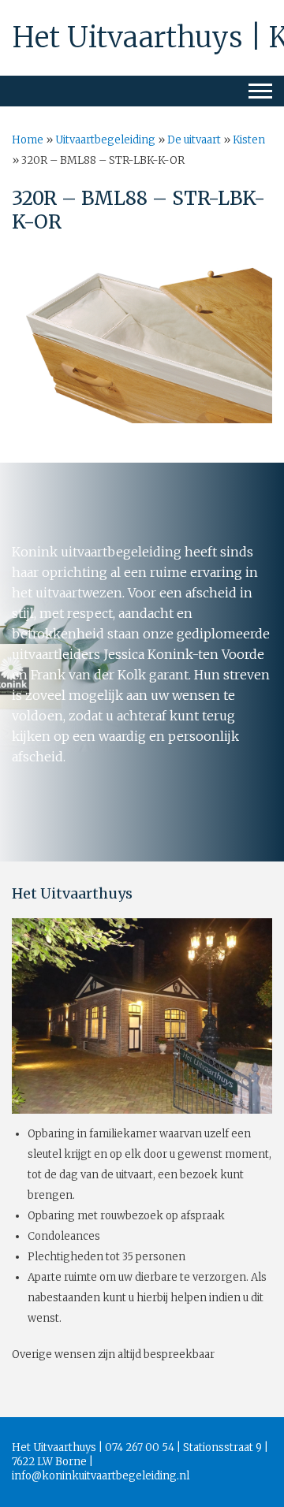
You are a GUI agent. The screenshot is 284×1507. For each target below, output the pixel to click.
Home (27, 140)
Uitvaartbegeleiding (105, 140)
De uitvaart (194, 140)
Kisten (249, 140)
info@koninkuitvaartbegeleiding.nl (100, 1476)
